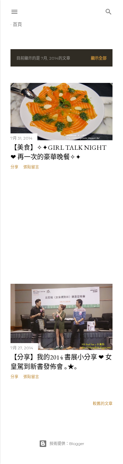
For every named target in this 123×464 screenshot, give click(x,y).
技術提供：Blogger (67, 443)
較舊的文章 (103, 403)
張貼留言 (31, 166)
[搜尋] (109, 10)
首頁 (17, 24)
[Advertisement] (61, 227)
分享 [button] (14, 166)
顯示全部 (99, 58)
